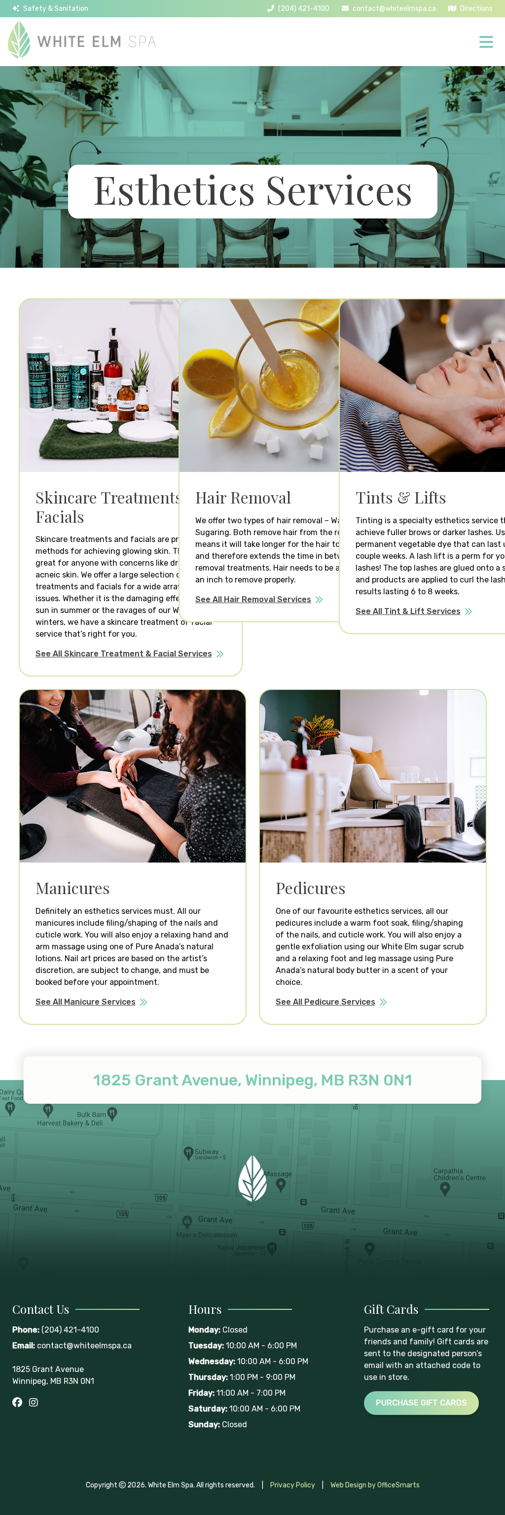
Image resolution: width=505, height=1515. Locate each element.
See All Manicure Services (86, 1002)
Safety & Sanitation (55, 8)
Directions (476, 8)
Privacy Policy (292, 1485)
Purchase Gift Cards (421, 1402)
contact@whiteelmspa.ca (394, 8)
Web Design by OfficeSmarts (375, 1485)
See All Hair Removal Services (253, 599)
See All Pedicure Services (325, 1002)
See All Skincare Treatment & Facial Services (124, 653)
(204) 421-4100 (303, 8)
